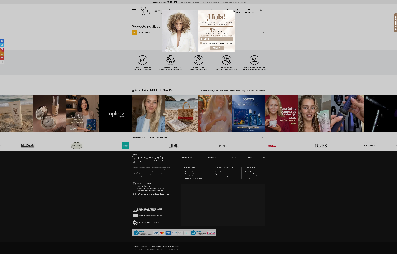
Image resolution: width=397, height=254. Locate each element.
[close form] (234, 11)
